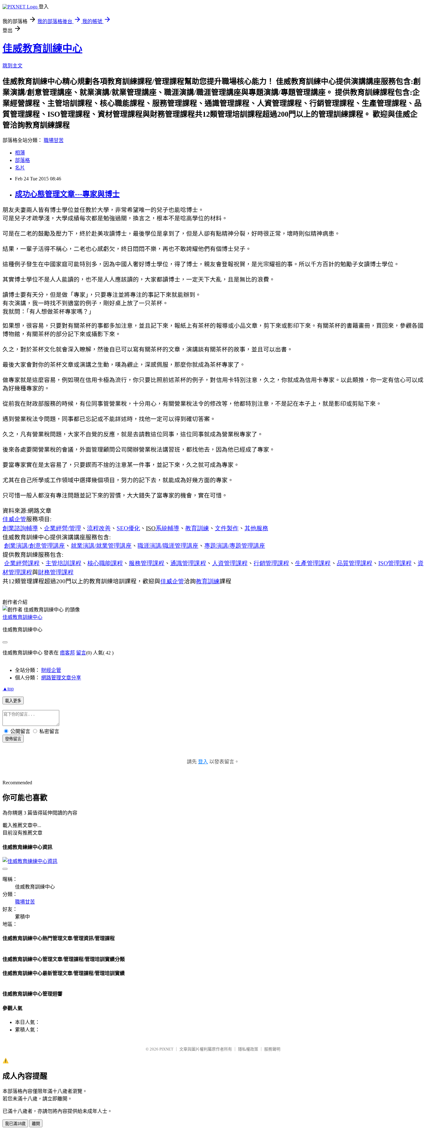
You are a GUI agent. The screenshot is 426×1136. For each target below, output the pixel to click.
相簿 (20, 152)
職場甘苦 (54, 140)
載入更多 (13, 700)
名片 (20, 167)
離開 (36, 1123)
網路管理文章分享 (61, 677)
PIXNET (166, 1049)
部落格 (22, 160)
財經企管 (51, 670)
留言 (81, 652)
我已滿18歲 (15, 1123)
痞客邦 (67, 652)
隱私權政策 (248, 1049)
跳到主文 (12, 65)
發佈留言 (13, 739)
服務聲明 (272, 1049)
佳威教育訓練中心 (42, 48)
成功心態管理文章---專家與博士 (67, 194)
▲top (8, 688)
